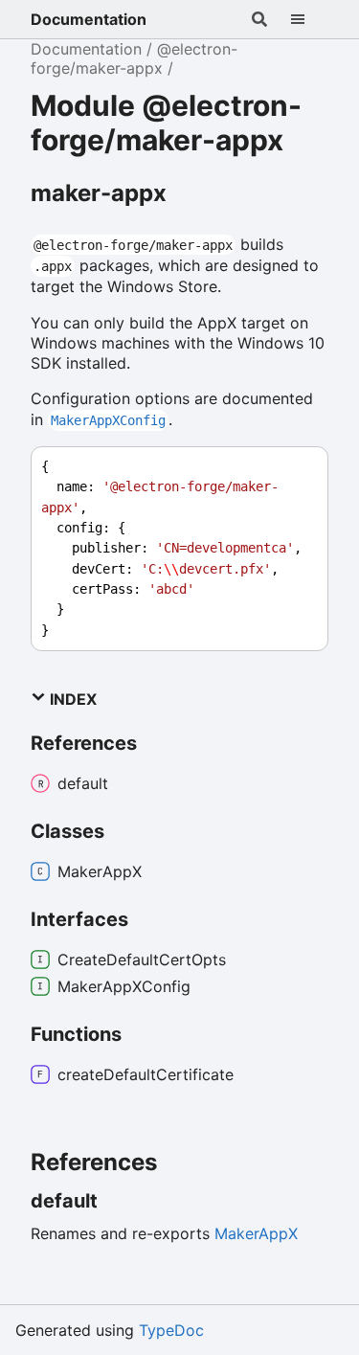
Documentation (88, 19)
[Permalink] (114, 1200)
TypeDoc (171, 1330)
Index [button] (71, 699)
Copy (295, 467)
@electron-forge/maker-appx (134, 58)
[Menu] (309, 19)
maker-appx (99, 193)
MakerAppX (256, 1233)
